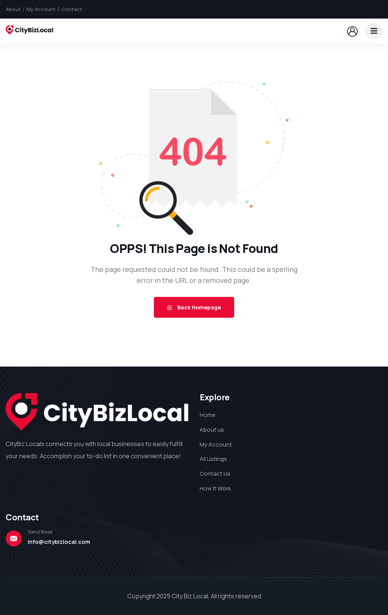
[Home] (29, 30)
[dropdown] (373, 30)
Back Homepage (198, 307)
